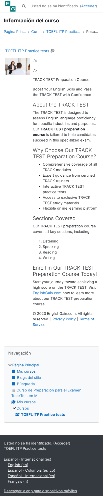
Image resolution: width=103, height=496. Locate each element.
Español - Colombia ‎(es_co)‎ (31, 470)
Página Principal (15, 31)
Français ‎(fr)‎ (18, 481)
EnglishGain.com (47, 293)
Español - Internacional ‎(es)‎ (27, 459)
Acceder (88, 6)
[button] (24, 6)
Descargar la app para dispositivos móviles (40, 491)
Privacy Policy (64, 319)
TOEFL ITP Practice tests (63, 31)
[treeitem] (51, 390)
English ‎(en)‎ (18, 465)
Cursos (36, 31)
